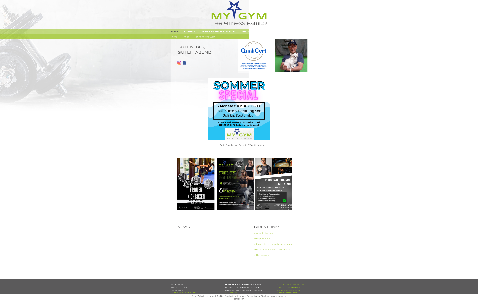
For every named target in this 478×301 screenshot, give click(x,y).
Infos (186, 37)
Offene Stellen (205, 37)
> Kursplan (231, 293)
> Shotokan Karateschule (290, 285)
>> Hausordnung (261, 255)
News (174, 37)
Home (175, 32)
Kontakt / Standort (268, 32)
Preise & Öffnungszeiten (219, 32)
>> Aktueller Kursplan (263, 233)
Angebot (190, 32)
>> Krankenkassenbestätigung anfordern (273, 244)
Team (245, 32)
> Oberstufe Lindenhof (289, 290)
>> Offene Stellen (262, 239)
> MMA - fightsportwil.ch (290, 287)
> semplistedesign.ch (288, 293)
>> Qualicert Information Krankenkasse (272, 250)
